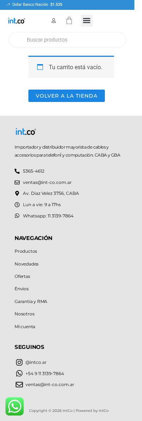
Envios (22, 288)
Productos (26, 251)
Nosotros (24, 313)
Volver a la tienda (67, 96)
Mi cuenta (25, 326)
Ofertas (22, 276)
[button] (87, 21)
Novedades (27, 264)
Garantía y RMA (31, 301)
